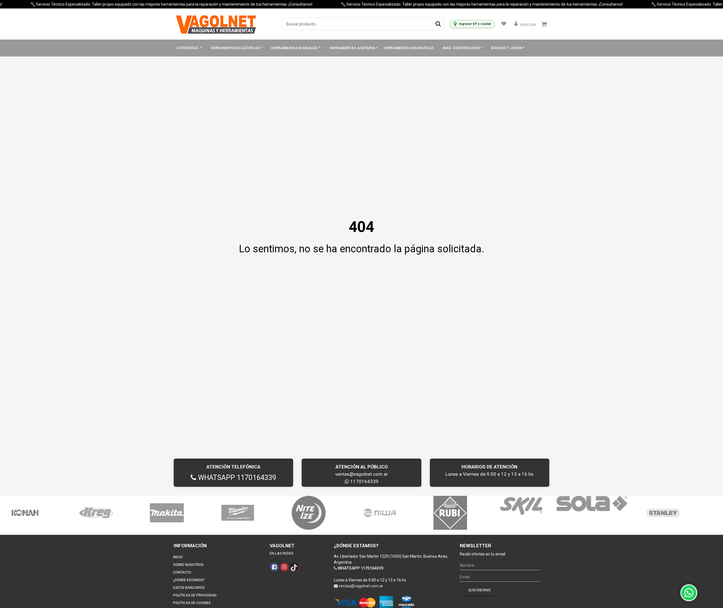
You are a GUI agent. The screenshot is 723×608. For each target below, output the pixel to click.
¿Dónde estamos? (189, 580)
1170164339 (363, 481)
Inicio (178, 557)
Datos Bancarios (189, 588)
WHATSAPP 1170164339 (236, 478)
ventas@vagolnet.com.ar (361, 474)
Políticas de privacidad (195, 595)
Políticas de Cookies (192, 603)
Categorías (188, 48)
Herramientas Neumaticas (409, 48)
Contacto (182, 572)
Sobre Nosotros (188, 565)
